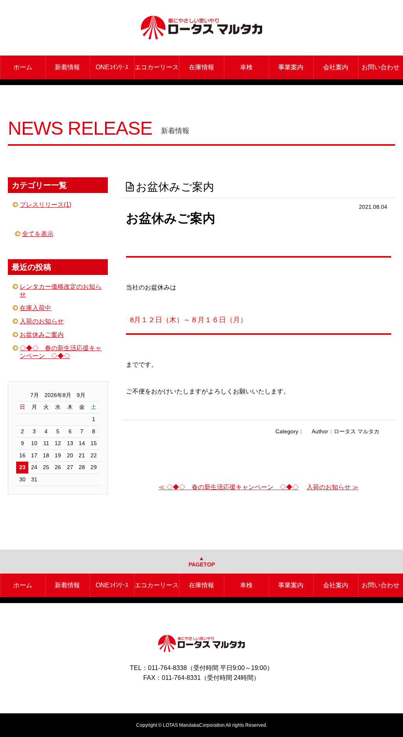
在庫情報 (201, 67)
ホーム (22, 67)
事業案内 (290, 67)
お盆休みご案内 (42, 334)
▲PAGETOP (202, 561)
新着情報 (67, 67)
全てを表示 (38, 233)
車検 (246, 67)
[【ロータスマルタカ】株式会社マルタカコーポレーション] (201, 27)
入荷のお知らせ (42, 321)
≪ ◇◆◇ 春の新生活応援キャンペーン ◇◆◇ (229, 487)
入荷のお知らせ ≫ (333, 487)
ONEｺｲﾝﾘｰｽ (112, 67)
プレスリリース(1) (45, 204)
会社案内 (335, 67)
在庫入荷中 (35, 307)
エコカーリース (157, 67)
